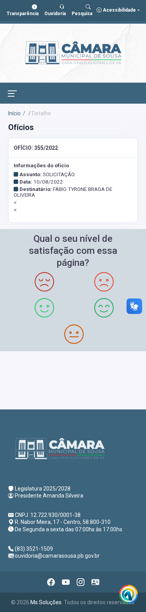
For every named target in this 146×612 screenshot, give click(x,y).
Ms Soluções (46, 602)
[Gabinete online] (95, 582)
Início (14, 113)
